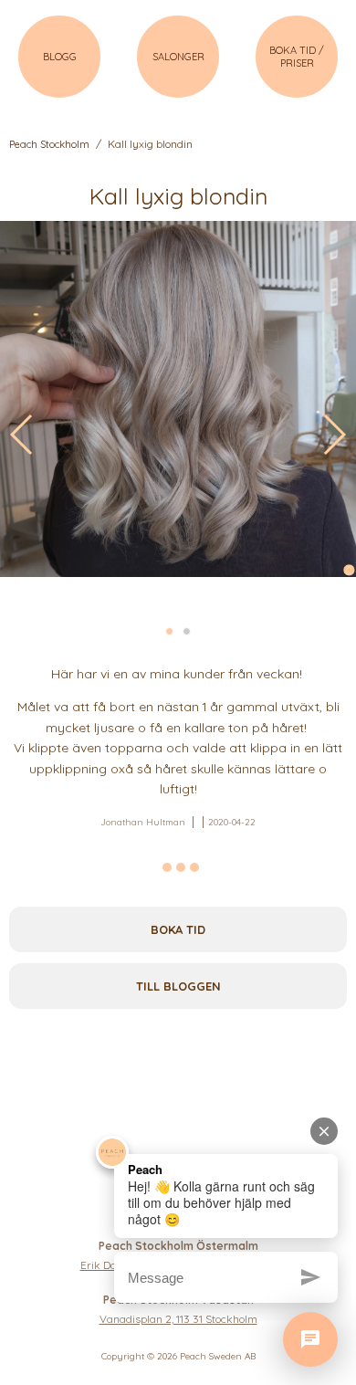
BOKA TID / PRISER (296, 56)
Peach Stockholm (49, 144)
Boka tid (178, 929)
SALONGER (178, 56)
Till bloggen (178, 986)
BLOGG (60, 56)
